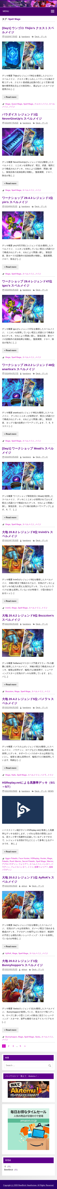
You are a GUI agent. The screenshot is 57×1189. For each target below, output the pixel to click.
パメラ (43, 775)
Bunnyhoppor (11, 1037)
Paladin (5, 861)
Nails (13, 775)
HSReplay (35, 858)
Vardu (37, 1037)
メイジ (12, 107)
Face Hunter (24, 858)
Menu (6, 11)
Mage (7, 104)
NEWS (51, 791)
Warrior (50, 861)
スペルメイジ (28, 190)
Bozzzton (9, 691)
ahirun (24, 886)
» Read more (10, 97)
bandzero (26, 37)
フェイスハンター (18, 867)
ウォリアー (23, 864)
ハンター (46, 864)
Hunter (43, 858)
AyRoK (8, 953)
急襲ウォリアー (41, 867)
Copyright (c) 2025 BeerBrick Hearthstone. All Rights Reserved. (28, 1185)
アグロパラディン (10, 864)
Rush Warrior (15, 861)
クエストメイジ (41, 104)
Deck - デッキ (41, 37)
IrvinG (8, 608)
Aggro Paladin (11, 858)
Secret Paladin (28, 861)
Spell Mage (28, 104)
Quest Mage (16, 104)
